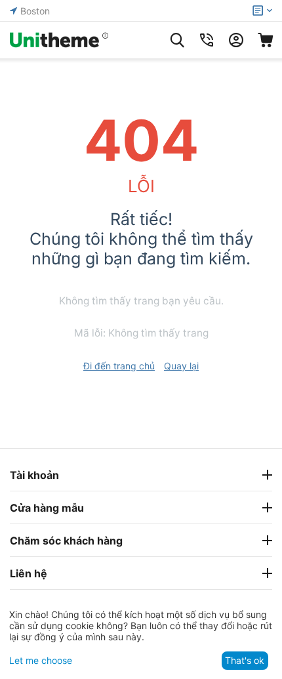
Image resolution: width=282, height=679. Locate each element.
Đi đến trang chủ (119, 365)
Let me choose (40, 660)
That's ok (244, 660)
